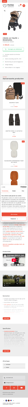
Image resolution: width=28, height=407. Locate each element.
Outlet (4, 1)
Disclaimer (9, 403)
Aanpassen (13, 218)
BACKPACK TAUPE (14, 102)
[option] (14, 20)
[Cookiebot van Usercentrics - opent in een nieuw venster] (20, 187)
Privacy (13, 403)
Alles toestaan (14, 214)
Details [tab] (14, 190)
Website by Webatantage (8, 394)
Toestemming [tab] (5, 190)
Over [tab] (23, 190)
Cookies (4, 403)
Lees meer (6, 318)
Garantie (11, 404)
